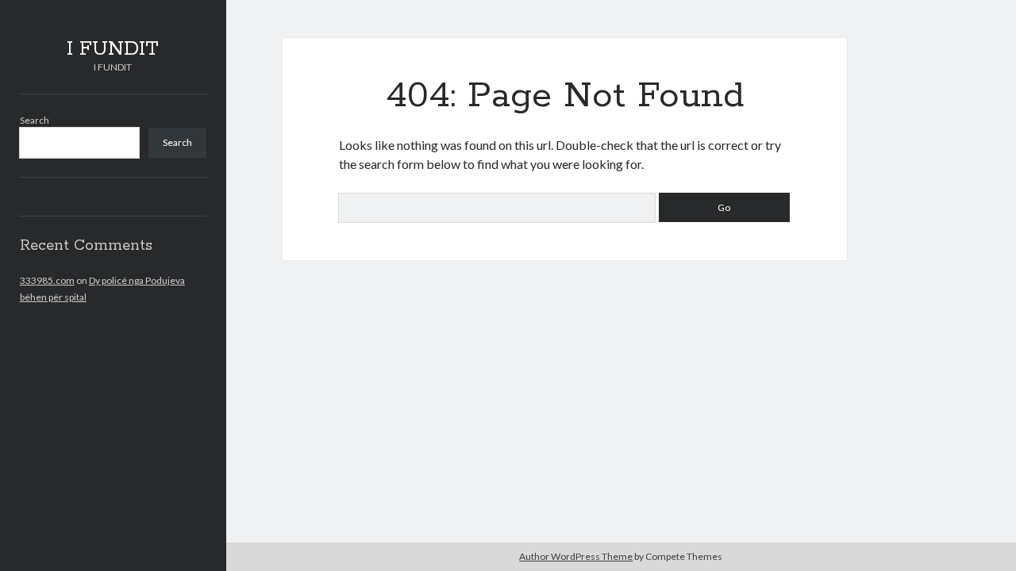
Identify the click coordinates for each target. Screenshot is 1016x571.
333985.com (47, 280)
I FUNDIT (113, 49)
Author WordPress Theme (576, 556)
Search (34, 120)
